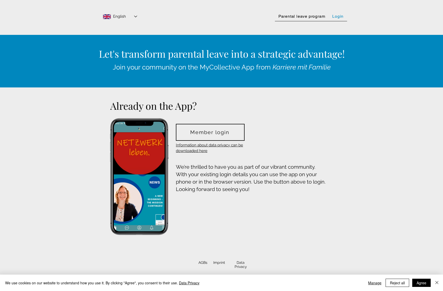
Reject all (397, 282)
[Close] (437, 283)
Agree (421, 282)
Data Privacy (189, 282)
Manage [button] (374, 282)
